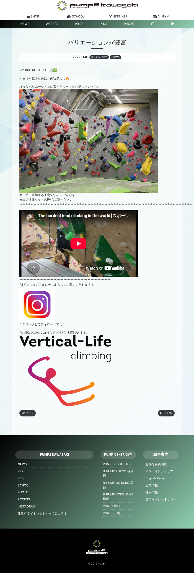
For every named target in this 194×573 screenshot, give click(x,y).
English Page (155, 478)
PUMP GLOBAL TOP (117, 464)
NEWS (24, 24)
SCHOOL (24, 485)
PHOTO (129, 24)
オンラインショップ (159, 471)
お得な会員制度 (156, 464)
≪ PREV (28, 413)
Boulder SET (99, 57)
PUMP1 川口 (111, 506)
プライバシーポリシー (161, 499)
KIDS (104, 24)
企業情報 (152, 485)
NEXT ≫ (166, 413)
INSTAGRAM (26, 506)
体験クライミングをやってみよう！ (42, 513)
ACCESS (52, 24)
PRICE (79, 24)
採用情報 (152, 492)
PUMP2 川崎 (111, 513)
